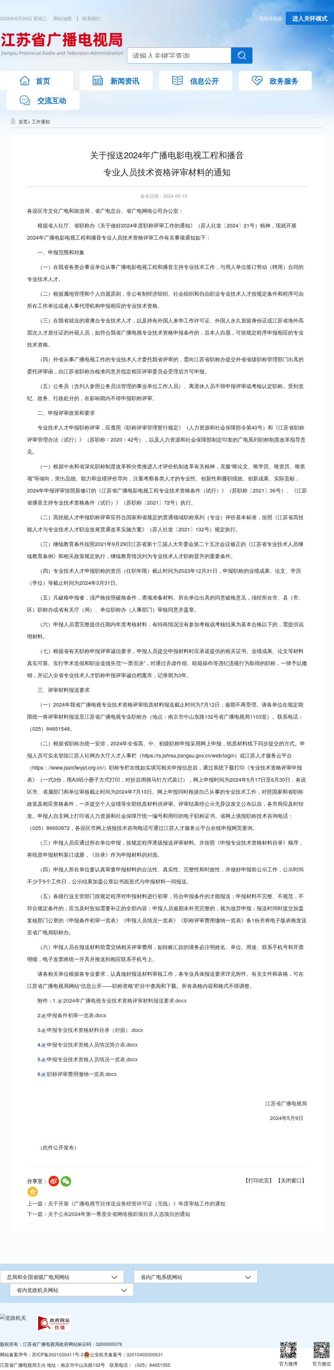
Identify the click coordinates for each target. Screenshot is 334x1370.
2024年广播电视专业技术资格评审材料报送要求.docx (125, 1000)
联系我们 (91, 18)
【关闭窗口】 (291, 1180)
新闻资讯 (125, 80)
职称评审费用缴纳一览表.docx (82, 1074)
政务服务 (284, 80)
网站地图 (62, 18)
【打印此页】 (258, 1180)
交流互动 (52, 100)
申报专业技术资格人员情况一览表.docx (92, 1059)
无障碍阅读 (270, 18)
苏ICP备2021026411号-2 (58, 1354)
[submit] (241, 55)
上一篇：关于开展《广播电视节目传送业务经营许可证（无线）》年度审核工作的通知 (126, 1203)
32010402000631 (145, 1354)
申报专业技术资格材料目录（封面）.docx (95, 1030)
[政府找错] (54, 1323)
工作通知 (41, 121)
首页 (43, 80)
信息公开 (204, 80)
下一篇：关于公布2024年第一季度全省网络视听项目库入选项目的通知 (108, 1214)
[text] (179, 55)
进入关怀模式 (309, 18)
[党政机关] (13, 1317)
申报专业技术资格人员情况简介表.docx (92, 1044)
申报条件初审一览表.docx (76, 1015)
